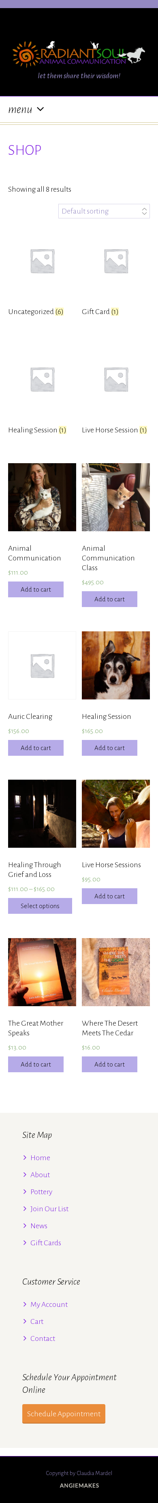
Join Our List (49, 1209)
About (40, 1175)
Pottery (41, 1192)
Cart (36, 1321)
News (38, 1226)
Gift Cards (45, 1243)
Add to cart (36, 589)
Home (40, 1158)
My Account (49, 1304)
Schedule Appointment (63, 1414)
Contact (42, 1338)
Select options (40, 905)
